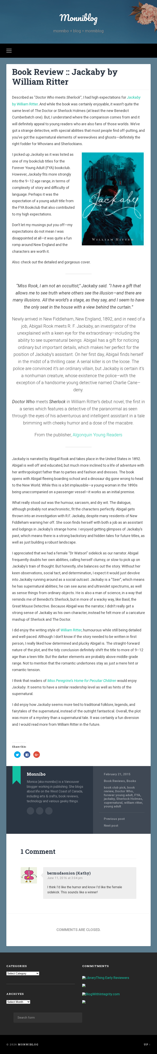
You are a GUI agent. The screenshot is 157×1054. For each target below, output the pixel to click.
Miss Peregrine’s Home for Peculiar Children (81, 680)
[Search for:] (47, 1017)
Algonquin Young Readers (97, 434)
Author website (39, 811)
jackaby (109, 799)
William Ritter (71, 630)
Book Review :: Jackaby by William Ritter (65, 76)
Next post (111, 825)
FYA (137, 795)
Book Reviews (114, 781)
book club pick (115, 787)
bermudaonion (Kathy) (69, 873)
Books (131, 781)
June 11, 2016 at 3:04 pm (65, 878)
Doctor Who (124, 791)
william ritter (133, 803)
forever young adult (118, 795)
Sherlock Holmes (129, 799)
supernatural (113, 803)
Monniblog (78, 17)
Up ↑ (147, 1044)
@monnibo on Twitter (49, 811)
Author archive (30, 811)
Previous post (114, 819)
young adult (112, 806)
